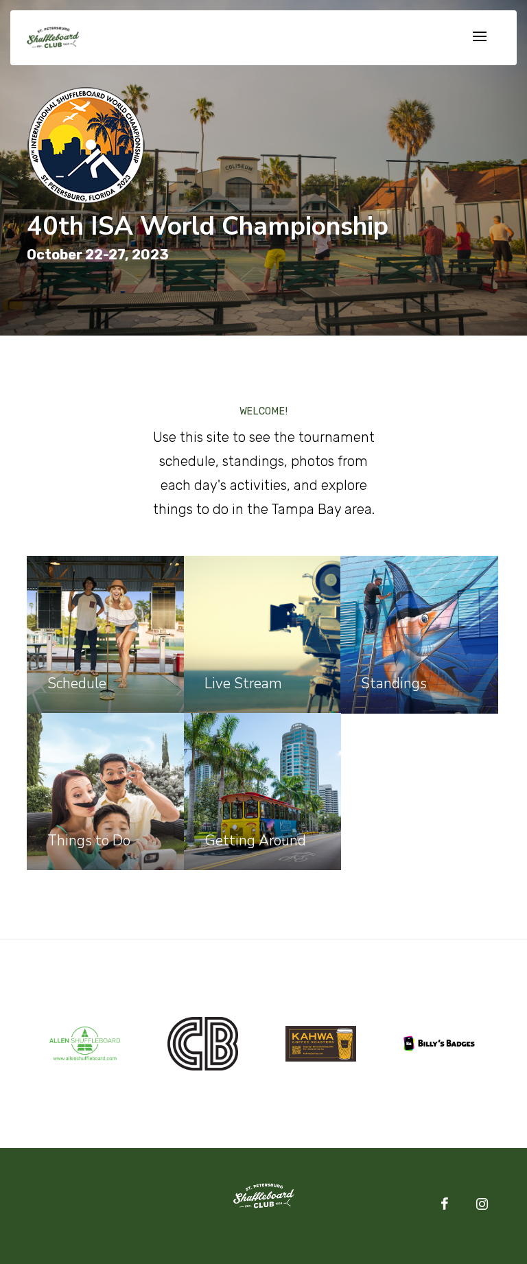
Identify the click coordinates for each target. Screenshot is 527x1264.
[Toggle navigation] (479, 37)
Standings (394, 683)
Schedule (76, 683)
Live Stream (243, 683)
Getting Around (255, 840)
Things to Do (88, 840)
